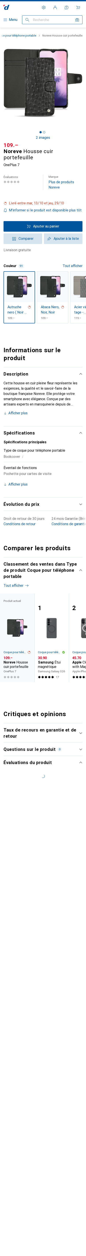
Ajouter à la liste (66, 239)
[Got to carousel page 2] (44, 132)
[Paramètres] (43, 7)
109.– (11, 145)
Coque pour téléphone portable (15, 652)
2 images (43, 138)
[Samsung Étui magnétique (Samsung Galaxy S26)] (51, 638)
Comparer (26, 239)
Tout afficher (72, 266)
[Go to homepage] (6, 7)
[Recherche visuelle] (77, 19)
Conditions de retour (20, 524)
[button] (43, 203)
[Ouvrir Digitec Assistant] (66, 7)
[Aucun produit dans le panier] (78, 7)
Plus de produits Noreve (61, 182)
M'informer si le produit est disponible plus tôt (45, 210)
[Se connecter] (55, 7)
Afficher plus (18, 413)
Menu (13, 20)
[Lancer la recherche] (27, 20)
